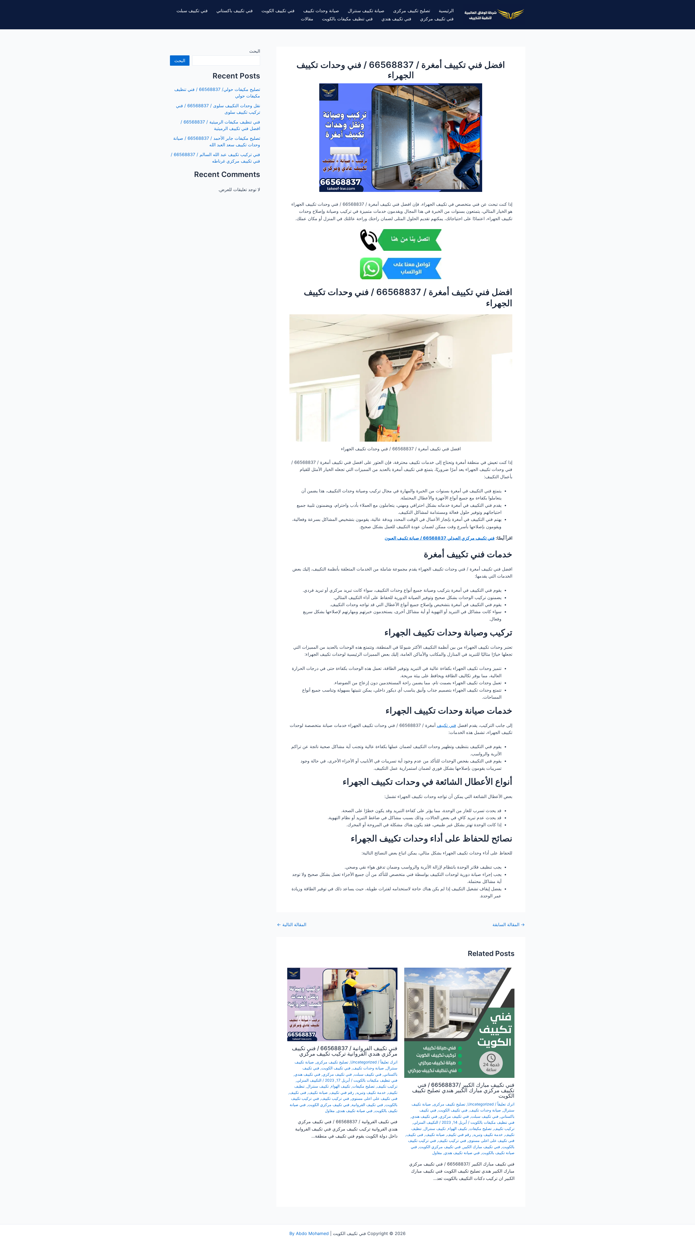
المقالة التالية (291, 924)
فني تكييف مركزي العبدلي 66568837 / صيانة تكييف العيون (440, 538)
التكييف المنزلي (425, 1122)
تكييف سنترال (435, 1128)
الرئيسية (446, 10)
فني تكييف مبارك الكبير (481, 1146)
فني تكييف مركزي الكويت (440, 1146)
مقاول (437, 1152)
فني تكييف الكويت (278, 10)
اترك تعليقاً (505, 1104)
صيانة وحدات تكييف (321, 10)
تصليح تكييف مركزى (411, 10)
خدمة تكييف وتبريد (488, 1134)
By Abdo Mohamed (309, 1233)
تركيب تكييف (504, 1128)
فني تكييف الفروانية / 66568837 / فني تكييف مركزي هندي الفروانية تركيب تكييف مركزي (344, 1051)
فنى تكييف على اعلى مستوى (491, 1140)
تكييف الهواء (457, 1128)
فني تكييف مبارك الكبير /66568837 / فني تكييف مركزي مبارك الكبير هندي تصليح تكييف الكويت (463, 1090)
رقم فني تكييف (459, 1134)
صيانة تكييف (435, 1134)
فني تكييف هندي (396, 18)
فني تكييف (446, 725)
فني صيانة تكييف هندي (462, 1152)
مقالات (307, 18)
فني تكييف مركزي (437, 18)
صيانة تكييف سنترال (366, 10)
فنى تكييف (414, 1134)
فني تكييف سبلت (192, 10)
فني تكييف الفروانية (367, 1104)
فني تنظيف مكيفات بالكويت (347, 18)
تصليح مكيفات (480, 1128)
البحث (254, 51)
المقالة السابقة (508, 924)
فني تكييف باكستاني (234, 10)
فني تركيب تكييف (452, 1140)
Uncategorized (480, 1104)
